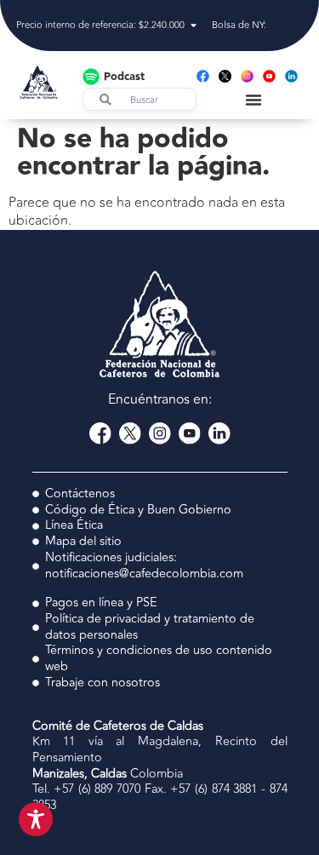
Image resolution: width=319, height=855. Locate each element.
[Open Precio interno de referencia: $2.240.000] (193, 26)
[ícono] (225, 76)
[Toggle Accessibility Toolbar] (35, 819)
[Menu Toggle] (253, 99)
